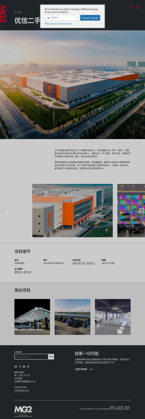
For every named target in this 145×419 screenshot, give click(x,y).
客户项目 (18, 12)
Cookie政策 (119, 407)
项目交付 (91, 263)
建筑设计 (18, 271)
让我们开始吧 (81, 369)
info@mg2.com (21, 390)
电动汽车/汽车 (79, 263)
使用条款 (126, 407)
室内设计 (28, 271)
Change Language (90, 17)
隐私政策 (112, 407)
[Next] (141, 210)
